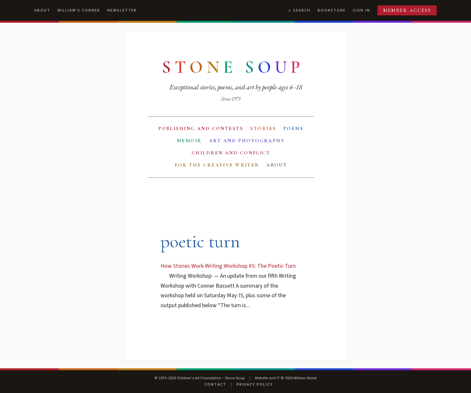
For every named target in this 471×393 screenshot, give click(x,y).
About (42, 10)
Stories (263, 128)
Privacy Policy (254, 384)
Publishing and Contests (200, 128)
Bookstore (332, 10)
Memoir (189, 140)
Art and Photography (247, 140)
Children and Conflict (231, 153)
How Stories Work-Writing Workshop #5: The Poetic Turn (228, 266)
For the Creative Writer (217, 165)
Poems (293, 128)
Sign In (361, 10)
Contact (215, 384)
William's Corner (78, 10)
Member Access (407, 10)
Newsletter (122, 10)
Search (301, 10)
